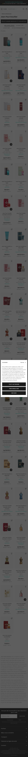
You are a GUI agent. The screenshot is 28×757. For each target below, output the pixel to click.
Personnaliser (14, 388)
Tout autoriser (14, 384)
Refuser (14, 393)
